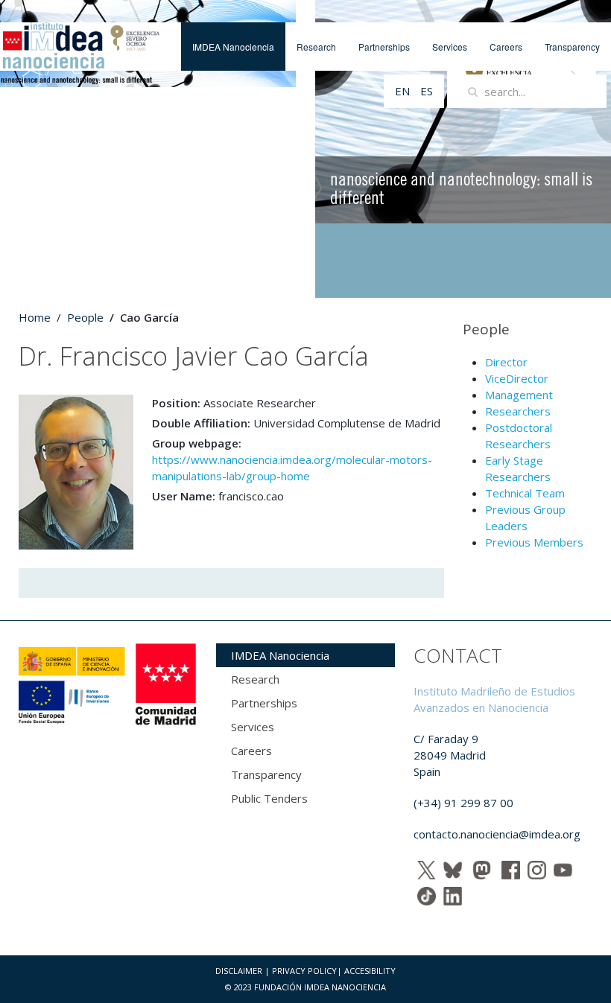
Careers (506, 46)
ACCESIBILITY (370, 970)
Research (316, 46)
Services (449, 46)
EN (404, 90)
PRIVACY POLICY (304, 970)
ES (426, 90)
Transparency (572, 46)
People (85, 317)
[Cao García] (76, 470)
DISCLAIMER (238, 970)
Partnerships (384, 46)
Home (35, 317)
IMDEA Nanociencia (233, 46)
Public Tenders (269, 798)
